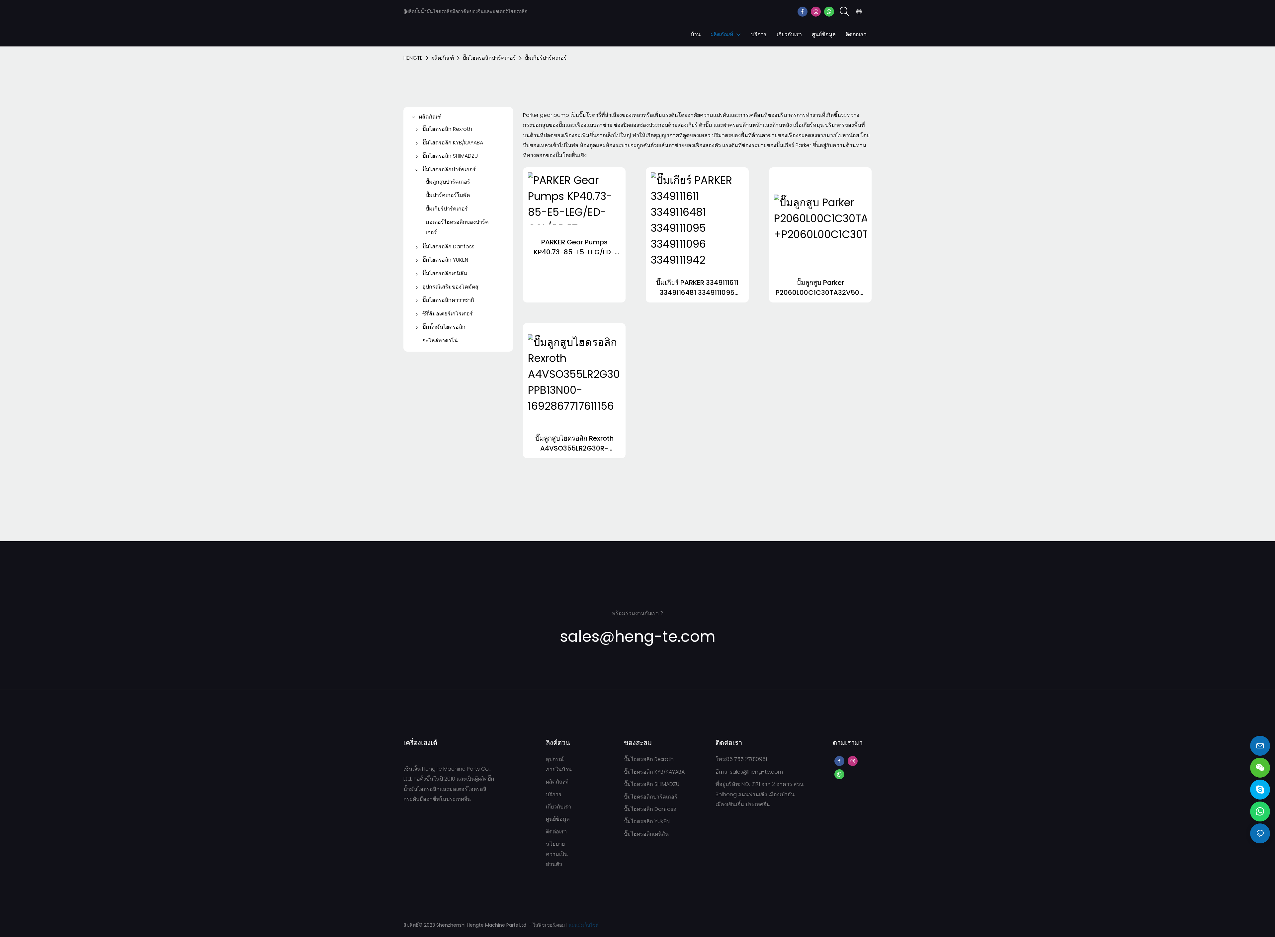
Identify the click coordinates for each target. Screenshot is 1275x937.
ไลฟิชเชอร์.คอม (549, 925)
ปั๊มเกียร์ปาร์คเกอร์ (546, 58)
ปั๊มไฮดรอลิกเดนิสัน (646, 834)
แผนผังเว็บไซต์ (584, 925)
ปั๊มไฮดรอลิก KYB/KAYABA (654, 772)
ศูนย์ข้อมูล (558, 819)
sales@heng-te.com (756, 772)
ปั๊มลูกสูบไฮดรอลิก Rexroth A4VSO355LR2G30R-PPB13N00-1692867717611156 (574, 443)
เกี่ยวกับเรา (558, 806)
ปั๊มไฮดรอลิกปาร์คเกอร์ (489, 58)
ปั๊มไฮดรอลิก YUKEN (647, 821)
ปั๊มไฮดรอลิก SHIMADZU (651, 784)
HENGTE (413, 58)
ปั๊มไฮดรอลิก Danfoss (650, 809)
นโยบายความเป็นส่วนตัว (557, 854)
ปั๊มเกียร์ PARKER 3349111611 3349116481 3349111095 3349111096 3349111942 (697, 288)
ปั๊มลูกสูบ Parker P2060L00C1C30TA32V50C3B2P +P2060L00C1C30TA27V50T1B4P (820, 288)
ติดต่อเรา (556, 831)
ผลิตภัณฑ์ (442, 58)
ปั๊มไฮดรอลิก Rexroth (649, 759)
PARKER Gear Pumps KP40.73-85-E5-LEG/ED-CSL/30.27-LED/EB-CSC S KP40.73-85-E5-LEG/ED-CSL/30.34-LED (574, 247)
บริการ (553, 794)
